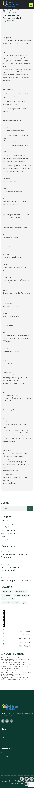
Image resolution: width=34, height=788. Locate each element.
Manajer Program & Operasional (16, 580)
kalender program (21, 591)
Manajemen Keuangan (8, 530)
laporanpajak (6, 595)
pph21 (12, 599)
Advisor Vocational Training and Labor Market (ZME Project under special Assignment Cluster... (16, 675)
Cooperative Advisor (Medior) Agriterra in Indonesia (16, 666)
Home (3, 733)
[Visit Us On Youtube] (31, 778)
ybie (24, 603)
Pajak (3, 536)
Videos (3, 761)
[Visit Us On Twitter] (26, 778)
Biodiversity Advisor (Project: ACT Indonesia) (14, 664)
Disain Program (6, 524)
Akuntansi (4, 520)
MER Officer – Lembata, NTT (9, 677)
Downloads (5, 765)
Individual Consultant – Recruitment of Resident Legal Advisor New (16, 673)
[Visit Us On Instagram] (26, 784)
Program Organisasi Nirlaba (11, 603)
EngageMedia (7, 419)
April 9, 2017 (16, 10)
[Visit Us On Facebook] (21, 778)
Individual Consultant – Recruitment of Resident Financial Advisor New (15, 669)
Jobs (3, 527)
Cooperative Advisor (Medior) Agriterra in (14, 555)
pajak (4, 599)
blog (13, 483)
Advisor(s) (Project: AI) (7, 662)
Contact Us (5, 757)
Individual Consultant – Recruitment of (12, 568)
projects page (6, 481)
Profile (3, 753)
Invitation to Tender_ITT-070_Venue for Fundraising (16, 657)
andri (7, 10)
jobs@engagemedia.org (11, 378)
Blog (2, 737)
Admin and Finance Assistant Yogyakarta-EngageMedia (13, 18)
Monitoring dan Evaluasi (9, 533)
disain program (7, 591)
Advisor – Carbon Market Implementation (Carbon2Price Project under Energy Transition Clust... (16, 660)
